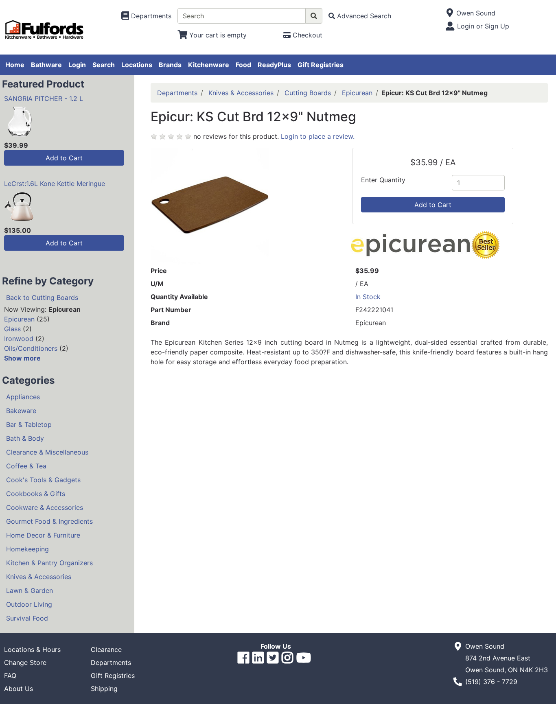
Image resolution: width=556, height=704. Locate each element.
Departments (177, 93)
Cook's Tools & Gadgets (43, 480)
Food (243, 65)
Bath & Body (25, 438)
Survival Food (27, 618)
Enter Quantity (383, 180)
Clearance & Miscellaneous (47, 452)
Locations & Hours (32, 649)
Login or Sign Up (483, 26)
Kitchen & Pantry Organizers (49, 563)
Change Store (25, 662)
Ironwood (18, 339)
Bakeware (21, 411)
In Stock (368, 297)
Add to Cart (64, 158)
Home (14, 65)
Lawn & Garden (29, 590)
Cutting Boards (308, 93)
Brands (170, 65)
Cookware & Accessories (44, 507)
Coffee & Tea (26, 466)
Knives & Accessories (38, 577)
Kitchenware (208, 65)
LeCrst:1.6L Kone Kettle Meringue (54, 183)
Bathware (46, 65)
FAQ (10, 675)
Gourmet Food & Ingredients (49, 521)
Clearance (106, 649)
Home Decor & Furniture (43, 535)
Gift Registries (321, 65)
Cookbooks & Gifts (35, 494)
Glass (12, 329)
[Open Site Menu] (449, 13)
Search (103, 65)
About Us (18, 688)
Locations (136, 65)
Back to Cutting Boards (42, 297)
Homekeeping (27, 549)
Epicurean (19, 319)
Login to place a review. (318, 136)
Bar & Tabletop (29, 424)
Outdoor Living (29, 604)
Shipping (104, 688)
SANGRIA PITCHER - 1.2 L (43, 98)
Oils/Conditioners (30, 348)
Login (77, 65)
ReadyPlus (274, 65)
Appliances (23, 397)
